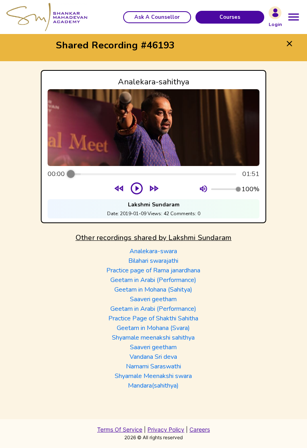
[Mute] (203, 189)
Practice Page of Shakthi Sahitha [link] (153, 318)
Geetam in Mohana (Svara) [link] (153, 328)
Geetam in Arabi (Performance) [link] (153, 280)
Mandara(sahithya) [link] (153, 385)
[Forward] (154, 189)
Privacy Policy (166, 429)
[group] (153, 146)
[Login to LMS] (275, 12)
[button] (157, 17)
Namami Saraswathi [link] (153, 366)
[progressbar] (153, 174)
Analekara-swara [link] (153, 251)
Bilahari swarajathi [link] (153, 260)
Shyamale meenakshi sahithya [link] (153, 337)
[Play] (137, 189)
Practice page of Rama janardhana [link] (153, 270)
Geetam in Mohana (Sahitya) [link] (153, 289)
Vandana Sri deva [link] (153, 356)
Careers (199, 429)
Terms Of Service (119, 429)
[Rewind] (119, 189)
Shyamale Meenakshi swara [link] (153, 376)
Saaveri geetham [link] (153, 299)
